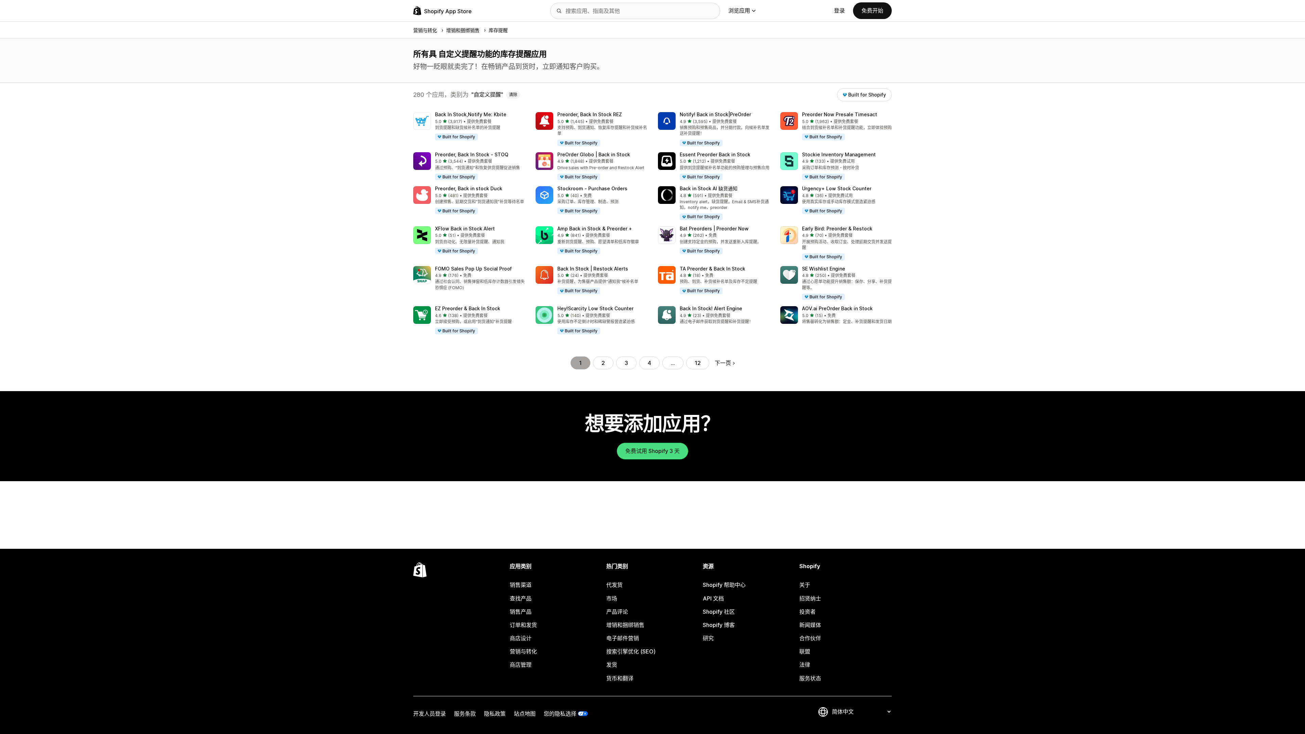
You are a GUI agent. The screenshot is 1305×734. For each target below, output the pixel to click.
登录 (839, 10)
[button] (469, 126)
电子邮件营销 (622, 638)
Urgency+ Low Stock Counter (836, 188)
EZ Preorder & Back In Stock (467, 308)
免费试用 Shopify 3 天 (652, 451)
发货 (611, 664)
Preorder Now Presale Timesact (839, 114)
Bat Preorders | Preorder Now (714, 228)
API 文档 (713, 598)
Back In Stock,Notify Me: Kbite (470, 114)
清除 (513, 94)
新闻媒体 (810, 625)
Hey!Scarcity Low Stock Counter (595, 308)
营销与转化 (523, 651)
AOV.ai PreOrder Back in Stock (837, 308)
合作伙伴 (810, 638)
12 (698, 363)
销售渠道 (521, 584)
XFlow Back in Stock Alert (465, 228)
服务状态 (810, 678)
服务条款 (465, 713)
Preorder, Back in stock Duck (468, 188)
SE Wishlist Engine (823, 269)
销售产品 (521, 611)
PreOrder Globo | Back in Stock (593, 154)
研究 (708, 638)
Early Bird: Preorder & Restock (837, 228)
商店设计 (521, 638)
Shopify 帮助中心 (724, 584)
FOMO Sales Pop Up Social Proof (473, 269)
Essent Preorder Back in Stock (715, 154)
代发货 (614, 584)
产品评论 (617, 611)
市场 (611, 598)
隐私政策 (495, 713)
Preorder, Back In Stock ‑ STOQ (471, 154)
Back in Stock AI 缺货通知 (708, 188)
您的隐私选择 (560, 713)
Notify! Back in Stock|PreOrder (715, 114)
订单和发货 (523, 625)
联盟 (804, 651)
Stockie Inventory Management (839, 154)
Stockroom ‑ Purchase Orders (592, 188)
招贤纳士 (810, 598)
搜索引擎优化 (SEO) (631, 651)
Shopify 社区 (719, 611)
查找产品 (521, 598)
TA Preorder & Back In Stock (712, 269)
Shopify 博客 (719, 625)
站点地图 (525, 713)
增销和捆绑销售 (625, 625)
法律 (804, 664)
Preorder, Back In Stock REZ (589, 114)
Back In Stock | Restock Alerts (592, 269)
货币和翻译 (619, 678)
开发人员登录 (429, 713)
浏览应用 (739, 10)
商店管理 (521, 664)
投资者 (807, 611)
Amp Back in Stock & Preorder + (594, 228)
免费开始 (872, 10)
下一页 (723, 363)
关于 (804, 584)
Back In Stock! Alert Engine (711, 308)
